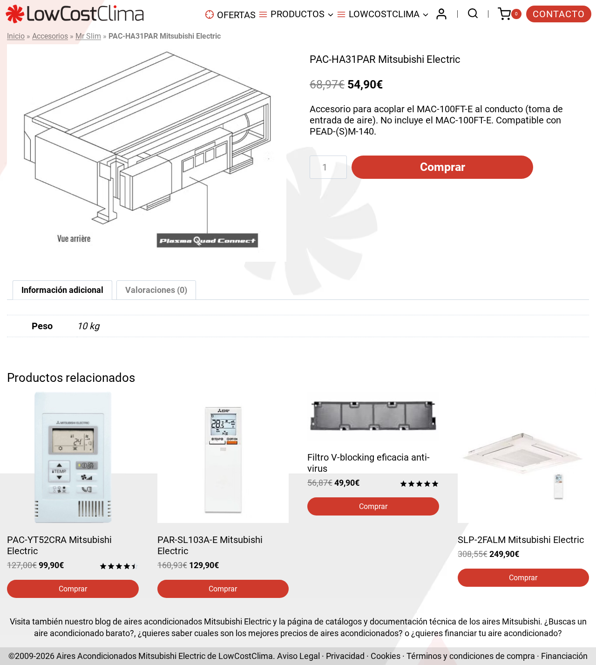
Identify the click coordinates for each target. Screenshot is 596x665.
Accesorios (50, 36)
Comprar (442, 167)
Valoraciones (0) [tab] (156, 290)
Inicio (16, 36)
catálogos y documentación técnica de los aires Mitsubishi (432, 621)
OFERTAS (236, 14)
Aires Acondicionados (96, 656)
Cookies (385, 656)
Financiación (564, 656)
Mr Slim (88, 36)
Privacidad (345, 656)
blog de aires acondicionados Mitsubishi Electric (183, 621)
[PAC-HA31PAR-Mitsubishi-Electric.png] (146, 153)
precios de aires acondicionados (339, 633)
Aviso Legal (298, 656)
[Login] (441, 14)
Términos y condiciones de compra (470, 656)
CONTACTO (559, 14)
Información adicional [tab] (62, 290)
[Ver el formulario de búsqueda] (470, 14)
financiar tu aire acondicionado (501, 633)
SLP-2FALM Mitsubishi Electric (521, 539)
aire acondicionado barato (82, 633)
